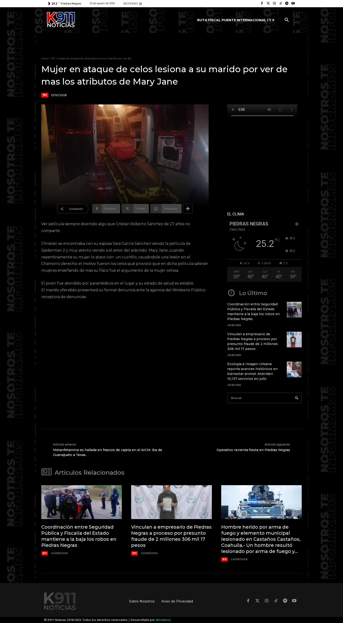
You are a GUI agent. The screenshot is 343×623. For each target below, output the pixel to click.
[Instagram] (274, 3)
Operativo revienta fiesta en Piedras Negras (253, 450)
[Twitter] (268, 3)
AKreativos (163, 620)
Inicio (44, 58)
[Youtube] (293, 3)
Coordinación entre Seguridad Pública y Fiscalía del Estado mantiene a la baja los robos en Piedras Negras (78, 536)
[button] (286, 20)
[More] (188, 208)
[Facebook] (262, 3)
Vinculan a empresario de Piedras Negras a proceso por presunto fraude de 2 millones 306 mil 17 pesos (171, 536)
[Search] (297, 398)
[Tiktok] (280, 3)
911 (53, 58)
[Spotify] (287, 3)
